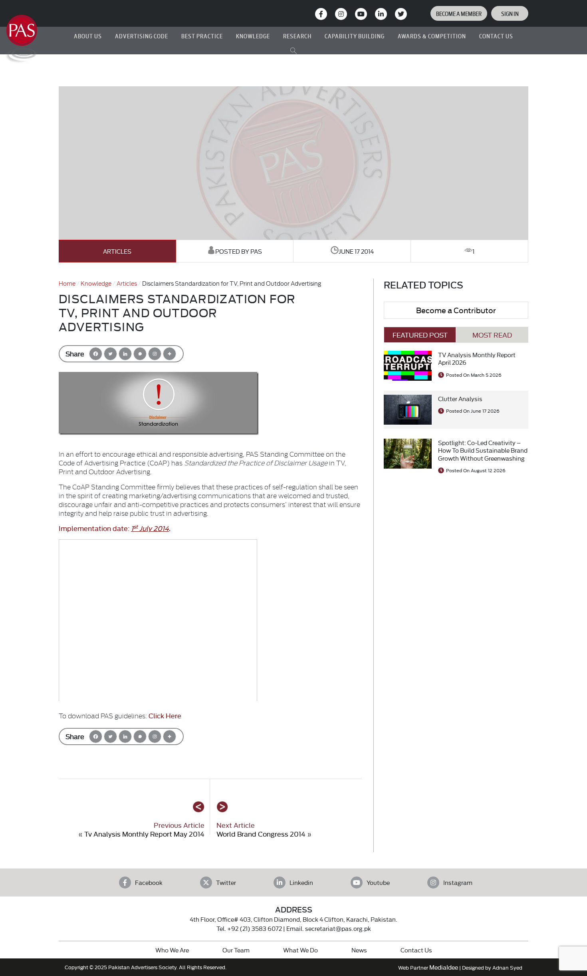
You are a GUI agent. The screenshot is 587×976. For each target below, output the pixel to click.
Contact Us (416, 950)
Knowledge (96, 283)
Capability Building (355, 36)
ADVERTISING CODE (141, 36)
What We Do (300, 950)
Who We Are (172, 950)
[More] (169, 353)
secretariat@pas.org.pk (338, 928)
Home (67, 283)
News (359, 950)
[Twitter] (110, 353)
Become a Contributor (456, 309)
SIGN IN (510, 13)
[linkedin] (381, 14)
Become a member (459, 13)
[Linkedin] (125, 353)
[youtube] (361, 14)
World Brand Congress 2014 (260, 834)
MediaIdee (443, 967)
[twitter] (401, 14)
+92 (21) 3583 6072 (254, 928)
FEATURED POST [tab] (420, 335)
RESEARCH (297, 36)
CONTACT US (496, 36)
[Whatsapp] (140, 353)
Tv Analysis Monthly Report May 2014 (144, 834)
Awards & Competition (432, 36)
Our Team (236, 950)
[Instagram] (341, 14)
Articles (117, 251)
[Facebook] (95, 353)
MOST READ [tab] (492, 335)
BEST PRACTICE (202, 36)
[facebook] (321, 14)
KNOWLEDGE (253, 36)
